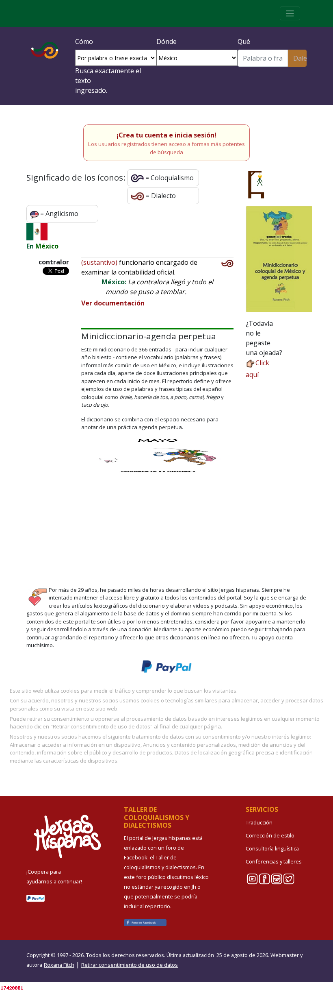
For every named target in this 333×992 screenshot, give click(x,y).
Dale (300, 58)
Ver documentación (113, 303)
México (46, 246)
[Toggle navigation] (290, 13)
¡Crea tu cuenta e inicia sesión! (166, 135)
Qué (244, 41)
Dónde (166, 41)
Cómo (84, 41)
